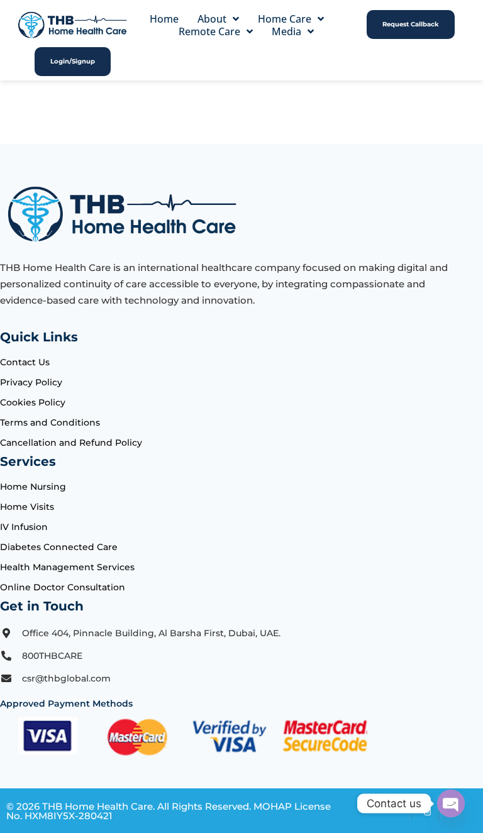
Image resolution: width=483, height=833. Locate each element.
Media (286, 31)
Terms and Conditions (50, 422)
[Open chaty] (451, 803)
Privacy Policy (31, 382)
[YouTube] (472, 811)
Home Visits (27, 506)
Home (164, 19)
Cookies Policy (32, 402)
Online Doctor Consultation (62, 587)
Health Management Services (67, 567)
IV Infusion (24, 526)
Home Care (284, 19)
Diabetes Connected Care (59, 547)
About (211, 19)
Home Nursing (33, 486)
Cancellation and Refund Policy (71, 442)
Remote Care (209, 31)
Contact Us (25, 362)
